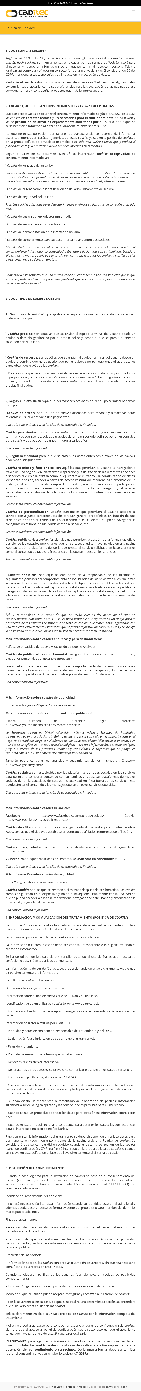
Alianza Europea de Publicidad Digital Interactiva (70, 721)
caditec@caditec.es (83, 2)
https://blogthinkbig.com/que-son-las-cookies (37, 882)
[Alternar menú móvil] (133, 12)
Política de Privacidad (75, 1386)
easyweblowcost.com (116, 1386)
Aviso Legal (56, 1386)
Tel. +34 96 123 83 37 (59, 2)
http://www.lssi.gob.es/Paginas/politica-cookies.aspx (42, 705)
